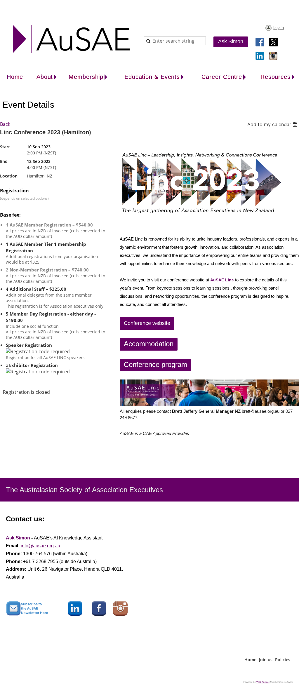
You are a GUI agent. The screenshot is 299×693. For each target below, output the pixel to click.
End (4, 161)
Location (9, 176)
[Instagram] (273, 56)
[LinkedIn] (260, 56)
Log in (278, 27)
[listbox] (273, 124)
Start (5, 146)
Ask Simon (230, 41)
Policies (282, 659)
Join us (265, 659)
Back (5, 124)
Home (250, 659)
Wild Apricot (263, 681)
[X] (273, 42)
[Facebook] (260, 42)
